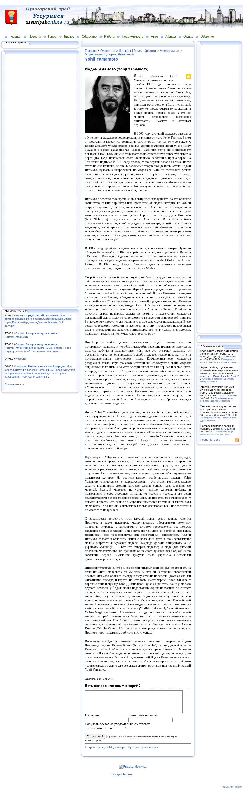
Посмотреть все (14, 384)
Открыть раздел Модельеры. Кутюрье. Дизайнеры (121, 747)
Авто (154, 36)
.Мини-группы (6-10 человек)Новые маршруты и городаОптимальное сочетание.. (38, 348)
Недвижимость (132, 36)
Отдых (188, 36)
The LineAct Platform (231, 787)
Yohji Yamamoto (101, 59)
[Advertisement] (40, 179)
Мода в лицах (170, 50)
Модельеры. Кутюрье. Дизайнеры (109, 54)
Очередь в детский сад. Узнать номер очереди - (219, 360)
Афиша (170, 36)
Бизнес (69, 36)
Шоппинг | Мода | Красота (137, 50)
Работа (109, 36)
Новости (35, 36)
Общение (207, 36)
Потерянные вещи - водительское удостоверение (217, 399)
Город (52, 36)
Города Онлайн (121, 774)
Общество (89, 36)
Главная (15, 36)
